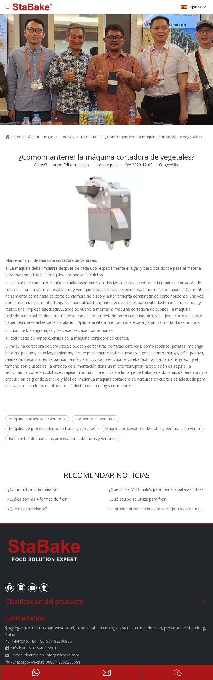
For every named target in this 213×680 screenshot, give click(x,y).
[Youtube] (32, 587)
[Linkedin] (21, 587)
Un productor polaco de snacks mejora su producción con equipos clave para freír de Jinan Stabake (157, 508)
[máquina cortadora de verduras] (106, 252)
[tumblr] (43, 587)
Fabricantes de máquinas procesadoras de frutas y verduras (62, 438)
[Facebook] (9, 587)
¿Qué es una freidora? (27, 508)
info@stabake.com (62, 655)
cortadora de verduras (95, 418)
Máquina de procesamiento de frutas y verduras (52, 428)
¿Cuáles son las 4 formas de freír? (37, 499)
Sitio (176, 164)
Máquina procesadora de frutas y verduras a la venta (152, 428)
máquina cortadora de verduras (37, 346)
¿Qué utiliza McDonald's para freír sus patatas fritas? (156, 489)
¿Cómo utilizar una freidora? (32, 489)
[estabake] (44, 550)
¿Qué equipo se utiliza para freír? (138, 499)
